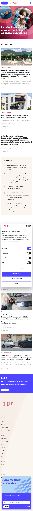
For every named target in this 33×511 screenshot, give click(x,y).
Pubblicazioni (4, 427)
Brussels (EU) (4, 438)
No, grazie (27, 506)
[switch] (29, 253)
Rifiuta (16, 283)
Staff (2, 465)
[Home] (14, 3)
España (3, 444)
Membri (3, 468)
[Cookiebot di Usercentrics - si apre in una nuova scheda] (24, 226)
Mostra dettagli (24, 268)
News (2, 421)
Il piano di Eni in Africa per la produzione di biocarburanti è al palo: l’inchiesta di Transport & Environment (18, 196)
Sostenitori (4, 474)
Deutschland (4, 441)
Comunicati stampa (6, 430)
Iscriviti (5, 389)
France (3, 447)
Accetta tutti (16, 273)
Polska (3, 450)
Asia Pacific (4, 456)
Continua (6, 506)
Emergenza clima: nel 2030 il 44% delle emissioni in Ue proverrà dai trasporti (17, 167)
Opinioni (3, 424)
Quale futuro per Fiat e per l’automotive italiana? (15, 187)
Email (4, 499)
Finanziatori (4, 471)
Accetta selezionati (16, 278)
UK (2, 453)
